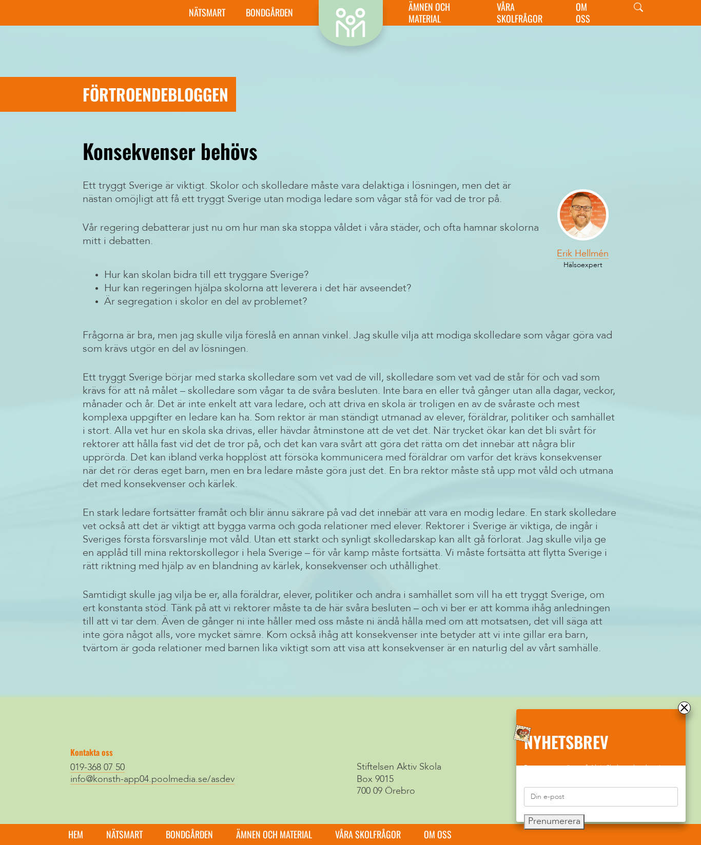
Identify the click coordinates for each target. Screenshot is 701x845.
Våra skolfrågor (519, 13)
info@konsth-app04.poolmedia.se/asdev (152, 779)
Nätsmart (207, 12)
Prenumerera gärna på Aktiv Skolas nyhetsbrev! (592, 767)
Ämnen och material (429, 13)
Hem (75, 834)
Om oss (583, 13)
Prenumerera (554, 821)
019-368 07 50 (97, 767)
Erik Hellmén (583, 253)
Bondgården (269, 12)
